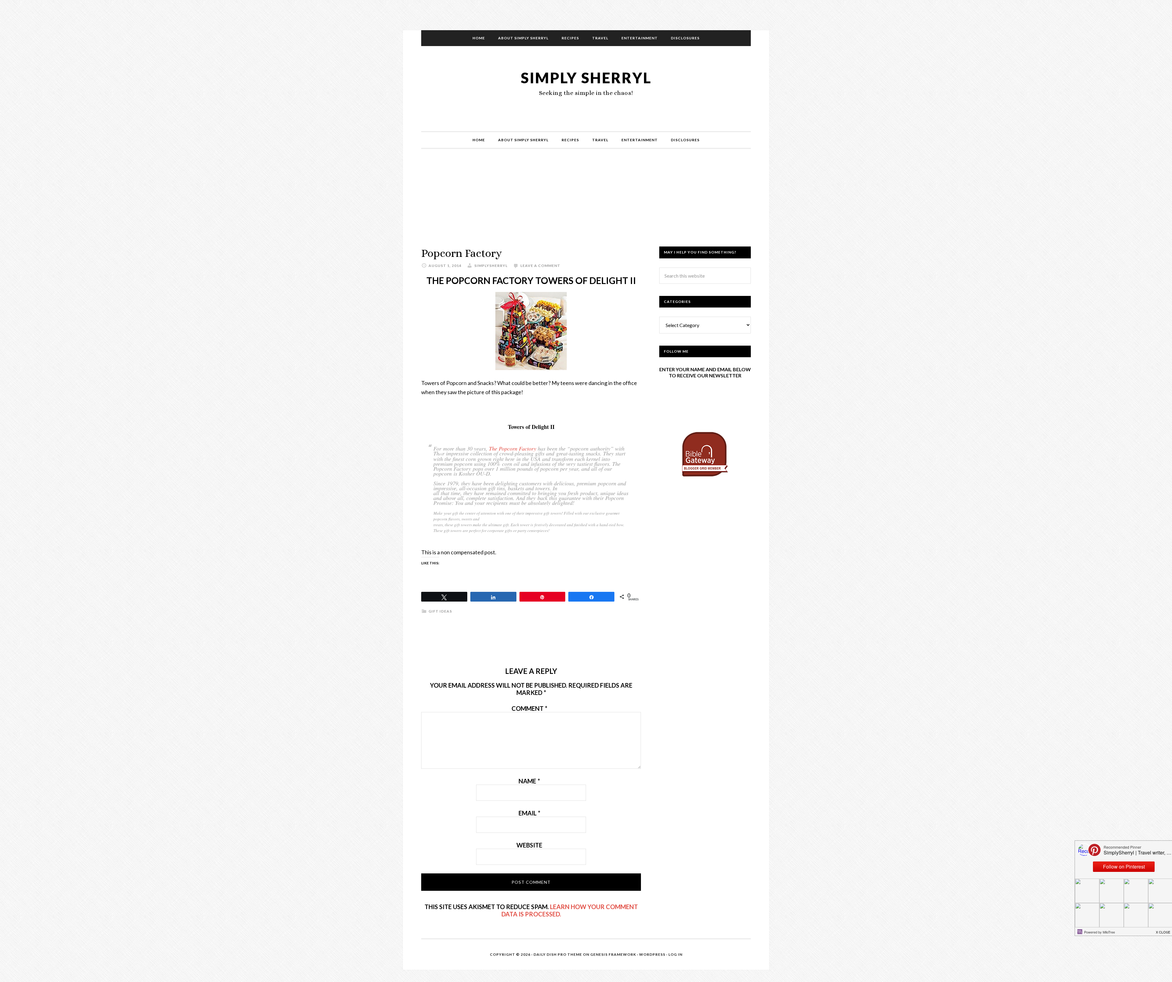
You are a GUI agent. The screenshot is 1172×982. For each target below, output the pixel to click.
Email (529, 813)
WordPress (652, 954)
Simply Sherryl (586, 77)
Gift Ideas (440, 611)
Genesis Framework (613, 954)
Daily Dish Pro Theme (558, 954)
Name (529, 781)
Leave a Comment (540, 265)
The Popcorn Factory (512, 448)
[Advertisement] (586, 203)
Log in (675, 954)
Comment (529, 708)
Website (529, 845)
